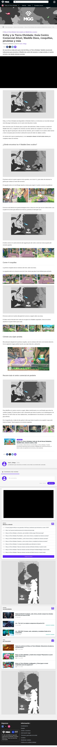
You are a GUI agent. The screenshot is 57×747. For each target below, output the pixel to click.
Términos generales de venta (29, 735)
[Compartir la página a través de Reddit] (12, 47)
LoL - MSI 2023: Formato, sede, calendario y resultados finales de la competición (33, 632)
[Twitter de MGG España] (6, 726)
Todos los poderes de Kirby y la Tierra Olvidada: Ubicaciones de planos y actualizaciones (34, 646)
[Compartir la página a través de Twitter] (10, 47)
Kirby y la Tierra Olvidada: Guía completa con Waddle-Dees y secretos (38, 27)
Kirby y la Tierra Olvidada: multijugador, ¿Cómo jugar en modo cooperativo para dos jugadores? (31, 664)
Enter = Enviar (43, 483)
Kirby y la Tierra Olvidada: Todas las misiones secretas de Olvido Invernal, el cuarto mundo (26, 552)
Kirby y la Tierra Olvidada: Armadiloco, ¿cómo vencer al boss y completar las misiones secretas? (27, 538)
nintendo (20, 439)
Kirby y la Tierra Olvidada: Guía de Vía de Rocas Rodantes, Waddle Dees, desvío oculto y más (34, 442)
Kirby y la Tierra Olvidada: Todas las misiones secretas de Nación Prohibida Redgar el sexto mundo (27, 549)
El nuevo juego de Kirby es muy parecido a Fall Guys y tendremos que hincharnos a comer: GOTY (27, 527)
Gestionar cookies (26, 740)
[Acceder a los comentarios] (15, 47)
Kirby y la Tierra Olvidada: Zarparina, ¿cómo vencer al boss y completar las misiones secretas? (26, 541)
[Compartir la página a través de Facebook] (7, 47)
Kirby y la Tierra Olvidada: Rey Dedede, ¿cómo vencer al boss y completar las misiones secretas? (27, 535)
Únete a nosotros (25, 730)
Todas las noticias (28, 556)
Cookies (23, 737)
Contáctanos (24, 726)
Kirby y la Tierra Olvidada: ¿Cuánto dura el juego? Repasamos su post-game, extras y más (34, 655)
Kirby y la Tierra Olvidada (18, 27)
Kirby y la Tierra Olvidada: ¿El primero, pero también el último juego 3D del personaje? (25, 533)
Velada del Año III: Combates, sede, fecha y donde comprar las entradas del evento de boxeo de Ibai (34, 614)
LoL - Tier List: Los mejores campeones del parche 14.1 (29, 623)
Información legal (25, 733)
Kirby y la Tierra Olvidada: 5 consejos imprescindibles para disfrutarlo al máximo (23, 544)
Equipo (23, 728)
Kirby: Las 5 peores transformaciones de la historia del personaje (20, 530)
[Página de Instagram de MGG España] (9, 726)
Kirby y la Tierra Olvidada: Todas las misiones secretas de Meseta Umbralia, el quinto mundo (26, 546)
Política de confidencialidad (28, 742)
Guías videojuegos (9, 27)
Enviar (51, 483)
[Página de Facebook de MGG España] (2, 726)
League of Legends (50, 625)
